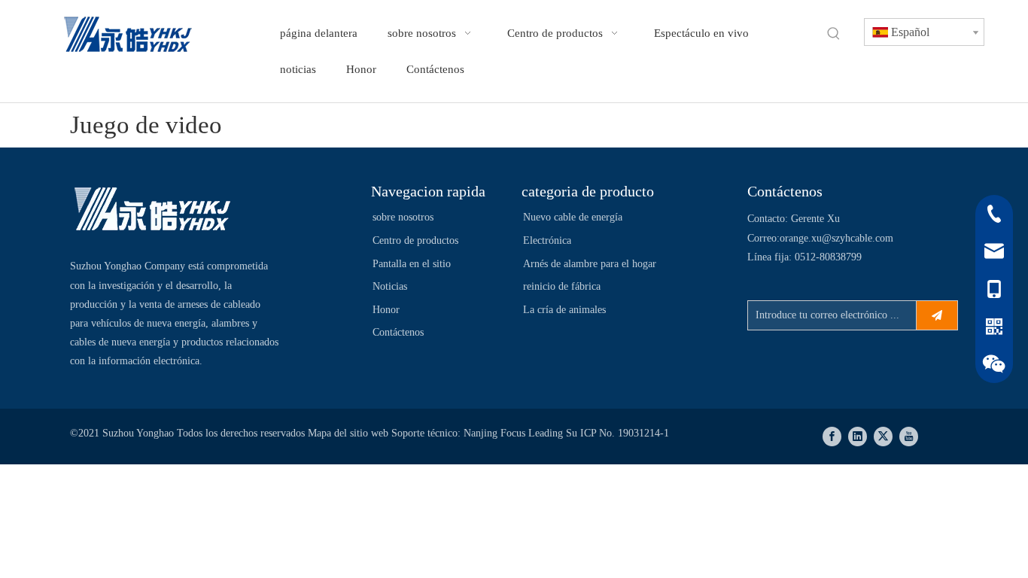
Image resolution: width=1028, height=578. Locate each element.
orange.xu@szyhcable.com (836, 238)
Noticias (390, 286)
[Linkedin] (857, 436)
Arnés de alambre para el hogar (589, 263)
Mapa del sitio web (349, 433)
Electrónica (547, 240)
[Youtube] (908, 436)
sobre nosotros (403, 217)
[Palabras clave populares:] (834, 34)
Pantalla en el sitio (412, 263)
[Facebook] (832, 436)
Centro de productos (415, 240)
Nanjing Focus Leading (515, 433)
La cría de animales (564, 309)
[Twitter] (883, 436)
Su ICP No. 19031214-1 (617, 433)
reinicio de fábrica (562, 286)
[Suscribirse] (937, 315)
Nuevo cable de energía (572, 217)
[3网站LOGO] (153, 211)
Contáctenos (398, 332)
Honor (386, 309)
